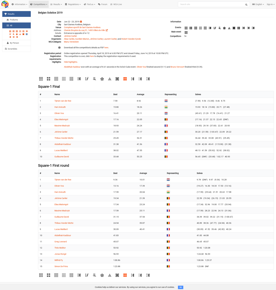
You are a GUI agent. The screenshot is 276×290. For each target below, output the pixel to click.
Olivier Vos (141, 67)
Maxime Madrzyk (62, 125)
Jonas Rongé (60, 254)
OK (181, 287)
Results (10, 14)
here (106, 47)
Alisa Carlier (69, 39)
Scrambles (12, 49)
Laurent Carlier (110, 39)
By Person (14, 43)
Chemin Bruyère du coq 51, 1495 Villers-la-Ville (84, 30)
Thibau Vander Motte (63, 138)
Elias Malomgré (61, 119)
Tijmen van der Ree (62, 101)
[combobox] (214, 4)
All (10, 25)
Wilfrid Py (58, 260)
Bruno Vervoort (177, 67)
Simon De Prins (61, 266)
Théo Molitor (60, 248)
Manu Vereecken (71, 42)
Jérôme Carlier (70, 36)
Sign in (270, 4)
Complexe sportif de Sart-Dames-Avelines (82, 27)
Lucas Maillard (61, 150)
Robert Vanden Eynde (131, 39)
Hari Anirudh (60, 107)
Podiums (13, 20)
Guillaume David (61, 156)
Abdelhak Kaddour (72, 67)
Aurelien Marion (82, 39)
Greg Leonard (60, 241)
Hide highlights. (71, 62)
